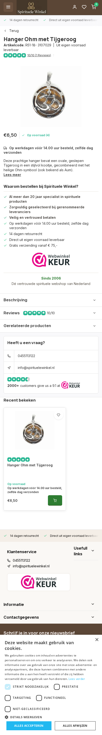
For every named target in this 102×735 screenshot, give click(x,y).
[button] (51, 717)
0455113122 (26, 356)
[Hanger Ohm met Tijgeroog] (35, 430)
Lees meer (12, 175)
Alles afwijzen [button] (75, 726)
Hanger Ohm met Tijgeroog (30, 465)
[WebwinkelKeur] (51, 259)
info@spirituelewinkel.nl (36, 368)
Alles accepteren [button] (28, 726)
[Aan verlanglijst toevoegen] (58, 415)
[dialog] (51, 685)
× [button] (96, 640)
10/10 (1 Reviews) (39, 55)
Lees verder (77, 679)
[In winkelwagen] (55, 500)
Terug (14, 31)
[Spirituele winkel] (32, 7)
